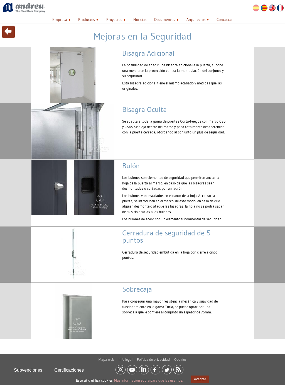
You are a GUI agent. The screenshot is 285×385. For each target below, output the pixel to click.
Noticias (139, 19)
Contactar (225, 19)
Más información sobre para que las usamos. (148, 380)
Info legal (125, 359)
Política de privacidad (153, 359)
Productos (86, 19)
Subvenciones (28, 370)
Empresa (59, 19)
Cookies (180, 359)
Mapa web (106, 359)
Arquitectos (195, 19)
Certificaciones (69, 370)
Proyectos (114, 19)
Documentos (164, 19)
